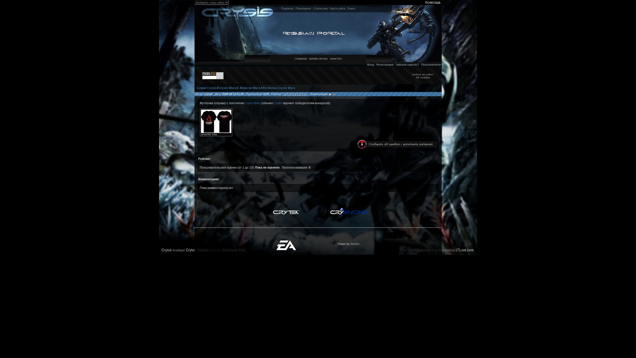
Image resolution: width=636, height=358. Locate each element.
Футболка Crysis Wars (278, 88)
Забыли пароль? (407, 64)
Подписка (287, 8)
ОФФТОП (336, 58)
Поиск (351, 8)
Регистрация (385, 64)
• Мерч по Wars (249, 88)
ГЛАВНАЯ (301, 58)
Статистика (320, 8)
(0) (333, 93)
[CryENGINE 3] (348, 209)
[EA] (286, 241)
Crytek (278, 103)
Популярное (303, 8)
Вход (370, 64)
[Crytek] (286, 209)
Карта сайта (337, 8)
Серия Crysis (206, 88)
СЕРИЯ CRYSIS (318, 58)
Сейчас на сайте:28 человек (423, 76)
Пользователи (431, 64)
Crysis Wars (227, 88)
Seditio (354, 243)
